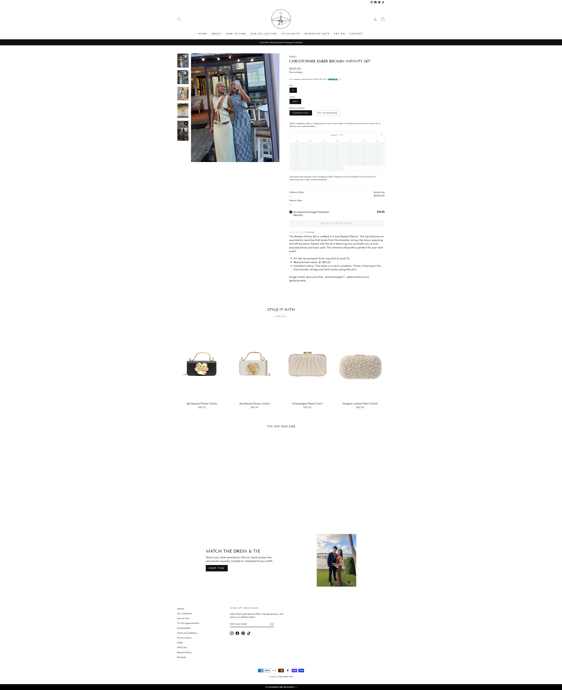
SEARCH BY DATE (317, 33)
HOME (202, 33)
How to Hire (183, 618)
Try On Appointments (188, 623)
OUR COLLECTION (263, 33)
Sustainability (184, 628)
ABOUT (216, 33)
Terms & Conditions (187, 633)
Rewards (181, 657)
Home (292, 56)
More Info (298, 215)
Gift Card (182, 647)
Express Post (301, 113)
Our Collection (184, 613)
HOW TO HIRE (236, 33)
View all (281, 316)
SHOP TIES (217, 568)
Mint (295, 101)
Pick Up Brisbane (327, 113)
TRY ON (339, 33)
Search (180, 608)
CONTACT (356, 33)
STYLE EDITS (290, 33)
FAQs (180, 642)
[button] (281, 687)
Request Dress (184, 652)
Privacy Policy (184, 637)
